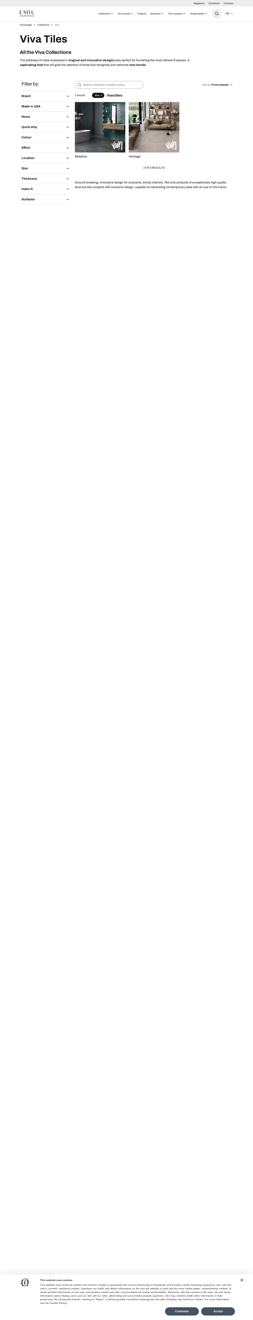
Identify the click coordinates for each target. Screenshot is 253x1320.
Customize (182, 1311)
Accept (218, 1311)
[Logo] (27, 13)
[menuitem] (106, 13)
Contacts (228, 3)
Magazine (199, 3)
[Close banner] (242, 1280)
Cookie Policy (58, 1303)
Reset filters (114, 95)
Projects (142, 13)
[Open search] (217, 13)
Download (214, 3)
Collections (43, 25)
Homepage (26, 25)
